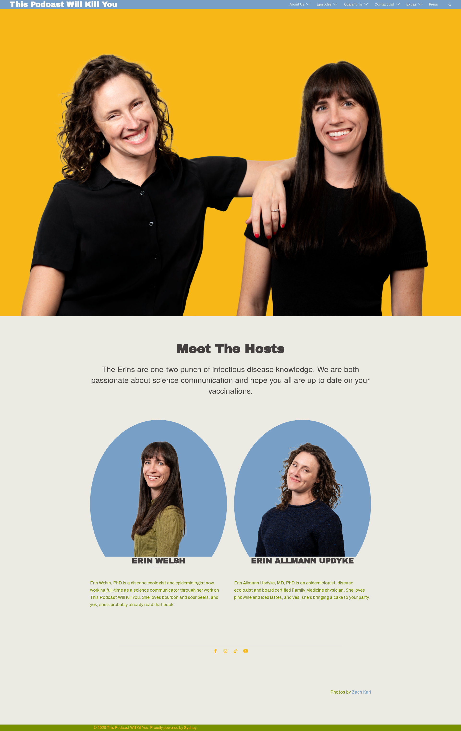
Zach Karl (361, 692)
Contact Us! (384, 4)
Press (433, 4)
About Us (297, 4)
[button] (450, 4)
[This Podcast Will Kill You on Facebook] (215, 651)
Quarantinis (353, 4)
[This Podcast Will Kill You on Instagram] (225, 651)
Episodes (324, 4)
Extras (411, 4)
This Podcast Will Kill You (63, 4)
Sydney (190, 727)
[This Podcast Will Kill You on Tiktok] (235, 651)
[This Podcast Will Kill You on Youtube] (245, 651)
